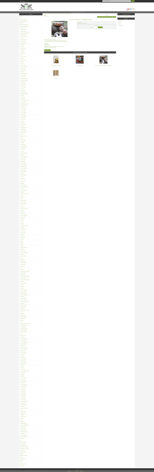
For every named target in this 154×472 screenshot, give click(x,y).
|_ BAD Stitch (22, 58)
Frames (21, 440)
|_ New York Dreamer (23, 264)
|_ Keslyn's (21, 198)
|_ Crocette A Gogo (22, 107)
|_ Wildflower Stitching (23, 428)
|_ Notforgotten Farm (22, 274)
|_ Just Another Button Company (24, 193)
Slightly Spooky (79, 65)
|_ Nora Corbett (22, 269)
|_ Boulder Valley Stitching (23, 73)
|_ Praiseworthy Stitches (23, 293)
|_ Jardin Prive (22, 181)
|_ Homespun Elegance (23, 171)
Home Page (72, 12)
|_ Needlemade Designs (23, 262)
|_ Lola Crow (21, 222)
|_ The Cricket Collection (23, 386)
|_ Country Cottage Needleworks (24, 100)
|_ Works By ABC (22, 433)
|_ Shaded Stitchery (22, 345)
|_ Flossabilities (22, 142)
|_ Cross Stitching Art (23, 110)
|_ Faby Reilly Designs (23, 129)
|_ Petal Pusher (22, 281)
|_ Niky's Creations (22, 266)
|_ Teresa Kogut (22, 374)
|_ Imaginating (22, 173)
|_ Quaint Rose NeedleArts (23, 298)
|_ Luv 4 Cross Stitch (22, 230)
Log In (24, 1)
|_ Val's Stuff (21, 418)
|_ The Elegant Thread (23, 389)
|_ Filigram (21, 137)
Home (20, 1)
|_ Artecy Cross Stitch (23, 48)
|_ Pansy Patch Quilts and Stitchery (24, 279)
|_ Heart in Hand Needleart (23, 164)
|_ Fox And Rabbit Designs (23, 146)
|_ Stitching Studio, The (23, 364)
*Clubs (20, 17)
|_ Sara (21, 333)
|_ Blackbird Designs (22, 68)
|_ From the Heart (22, 149)
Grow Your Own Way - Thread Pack (56, 65)
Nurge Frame (21, 460)
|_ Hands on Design (22, 159)
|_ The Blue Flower (22, 382)
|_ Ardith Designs (22, 44)
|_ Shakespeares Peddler (23, 347)
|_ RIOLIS (21, 311)
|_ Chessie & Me (22, 88)
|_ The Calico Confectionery (23, 384)
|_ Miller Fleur (22, 242)
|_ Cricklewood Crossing (23, 105)
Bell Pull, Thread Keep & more (24, 21)
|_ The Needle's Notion (23, 394)
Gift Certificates (22, 465)
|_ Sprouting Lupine (22, 357)
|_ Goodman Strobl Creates (23, 156)
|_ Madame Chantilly (22, 232)
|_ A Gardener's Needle (23, 29)
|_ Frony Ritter (22, 151)
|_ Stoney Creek (22, 367)
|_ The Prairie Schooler (23, 396)
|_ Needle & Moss (22, 259)
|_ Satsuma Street (22, 337)
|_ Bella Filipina (22, 61)
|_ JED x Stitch (22, 188)
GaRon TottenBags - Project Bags (24, 448)
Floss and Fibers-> (22, 438)
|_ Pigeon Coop (22, 284)
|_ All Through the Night (23, 34)
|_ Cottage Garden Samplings (24, 93)
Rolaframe (21, 462)
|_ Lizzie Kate (22, 220)
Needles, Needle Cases (23, 458)
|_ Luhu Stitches (22, 227)
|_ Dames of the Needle (23, 115)
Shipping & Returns (120, 20)
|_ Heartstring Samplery (23, 166)
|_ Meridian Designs (22, 237)
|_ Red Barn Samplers (23, 306)
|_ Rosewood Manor (22, 318)
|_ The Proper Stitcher (23, 399)
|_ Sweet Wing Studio (23, 372)
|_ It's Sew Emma (22, 178)
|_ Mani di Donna (22, 235)
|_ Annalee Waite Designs (23, 39)
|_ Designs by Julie (22, 119)
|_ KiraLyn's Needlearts (23, 200)
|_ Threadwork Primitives (23, 413)
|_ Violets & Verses (22, 421)
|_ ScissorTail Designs (23, 340)
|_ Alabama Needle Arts (23, 31)
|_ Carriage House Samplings (24, 80)
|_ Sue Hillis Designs (22, 369)
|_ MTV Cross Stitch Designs (24, 252)
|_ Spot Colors (22, 355)
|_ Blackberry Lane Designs (23, 66)
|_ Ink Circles (21, 176)
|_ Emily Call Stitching (23, 124)
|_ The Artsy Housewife (23, 377)
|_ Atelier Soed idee (22, 53)
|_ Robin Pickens (22, 313)
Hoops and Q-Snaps (22, 450)
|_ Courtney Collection (23, 102)
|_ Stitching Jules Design (23, 362)
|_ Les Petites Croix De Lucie (24, 208)
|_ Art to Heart (22, 46)
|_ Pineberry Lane (22, 286)
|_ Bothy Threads (22, 71)
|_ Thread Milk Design (23, 411)
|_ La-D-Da (21, 205)
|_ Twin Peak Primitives (23, 416)
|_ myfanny (21, 257)
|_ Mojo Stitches (22, 249)
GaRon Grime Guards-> (23, 443)
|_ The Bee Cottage (22, 379)
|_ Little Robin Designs (23, 217)
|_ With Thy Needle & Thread (24, 431)
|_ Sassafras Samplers (23, 335)
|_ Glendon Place (22, 154)
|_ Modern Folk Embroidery (23, 247)
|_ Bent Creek (22, 63)
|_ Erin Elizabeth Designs (23, 127)
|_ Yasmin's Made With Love (23, 435)
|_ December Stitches (23, 117)
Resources (76, 12)
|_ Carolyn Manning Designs (23, 78)
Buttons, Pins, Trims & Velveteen (24, 24)
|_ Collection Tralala (22, 90)
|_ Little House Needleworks (23, 215)
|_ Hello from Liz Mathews (23, 168)
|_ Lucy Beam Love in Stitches (24, 225)
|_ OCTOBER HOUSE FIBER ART (24, 276)
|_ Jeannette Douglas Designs (24, 186)
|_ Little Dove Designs (23, 213)
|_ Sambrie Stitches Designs (23, 328)
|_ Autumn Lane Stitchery (23, 56)
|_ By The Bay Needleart (23, 75)
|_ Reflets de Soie (22, 308)
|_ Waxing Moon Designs (23, 423)
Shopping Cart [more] (126, 14)
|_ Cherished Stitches (23, 83)
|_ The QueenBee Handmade (24, 401)
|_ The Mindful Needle (23, 391)
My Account (79, 12)
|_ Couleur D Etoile (22, 97)
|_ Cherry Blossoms (22, 85)
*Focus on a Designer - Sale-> (24, 19)
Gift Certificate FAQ (120, 25)
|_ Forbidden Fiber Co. (23, 144)
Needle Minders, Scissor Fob (23, 455)
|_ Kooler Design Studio (23, 203)
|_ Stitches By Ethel (22, 360)
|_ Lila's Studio (22, 210)
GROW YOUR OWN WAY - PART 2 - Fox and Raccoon (103, 65)
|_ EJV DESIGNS (22, 122)
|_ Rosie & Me (22, 320)
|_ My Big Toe (22, 254)
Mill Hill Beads (21, 453)
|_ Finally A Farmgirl (22, 139)
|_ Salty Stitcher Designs (23, 325)
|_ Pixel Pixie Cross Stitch (23, 289)
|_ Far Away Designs (22, 132)
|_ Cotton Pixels (22, 95)
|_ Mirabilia (21, 244)
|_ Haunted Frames (22, 161)
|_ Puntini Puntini (22, 296)
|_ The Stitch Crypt (22, 406)
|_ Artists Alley (22, 51)
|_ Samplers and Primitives (23, 330)
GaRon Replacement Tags (23, 445)
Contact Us (83, 12)
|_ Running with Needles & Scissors (24, 323)
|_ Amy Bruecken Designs (23, 36)
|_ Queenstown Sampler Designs (24, 301)
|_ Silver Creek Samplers (23, 352)
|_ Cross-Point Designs (23, 112)
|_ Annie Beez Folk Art (23, 41)
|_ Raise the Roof (22, 303)
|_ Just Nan (21, 195)
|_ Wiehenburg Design (23, 426)
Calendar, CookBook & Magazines (24, 26)
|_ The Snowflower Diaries (23, 404)
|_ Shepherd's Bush (22, 350)
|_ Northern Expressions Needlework (25, 271)
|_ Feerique (21, 134)
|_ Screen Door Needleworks (24, 342)
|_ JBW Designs (22, 183)
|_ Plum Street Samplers (23, 291)
